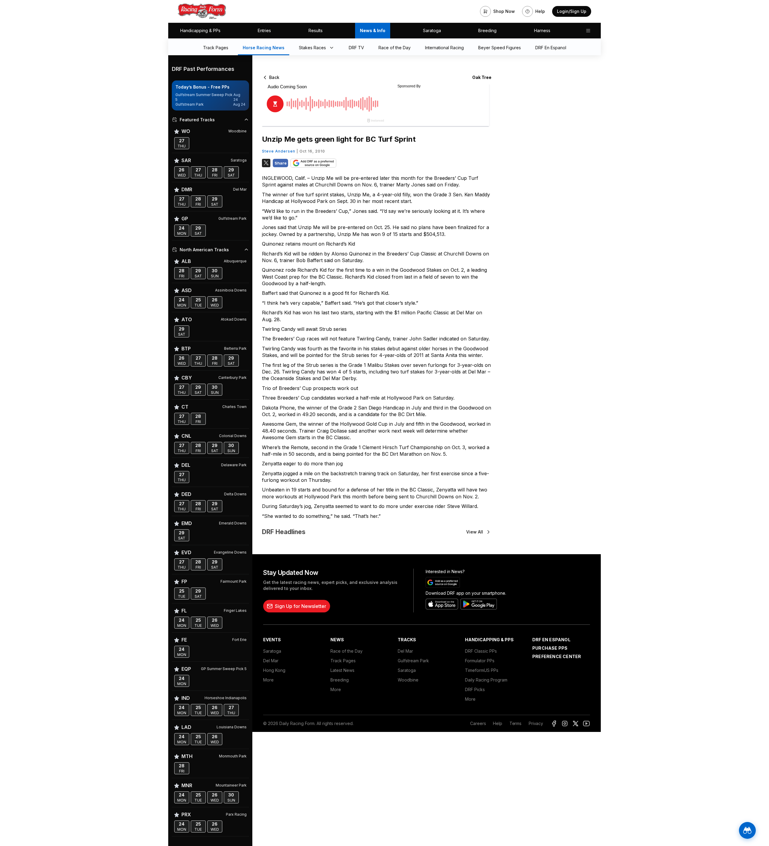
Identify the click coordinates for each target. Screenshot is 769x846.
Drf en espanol (551, 639)
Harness (542, 30)
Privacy (536, 723)
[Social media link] (554, 723)
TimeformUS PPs (481, 670)
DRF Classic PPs (481, 651)
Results (316, 30)
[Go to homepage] (202, 11)
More (268, 679)
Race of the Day (346, 651)
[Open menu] (588, 30)
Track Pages (343, 660)
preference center (556, 656)
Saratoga (432, 30)
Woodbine (408, 679)
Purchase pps (549, 648)
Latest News (342, 670)
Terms (515, 723)
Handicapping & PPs (200, 30)
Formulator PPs (479, 660)
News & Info (372, 30)
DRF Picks (475, 689)
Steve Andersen (278, 151)
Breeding (487, 30)
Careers (478, 723)
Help (497, 723)
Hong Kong (274, 670)
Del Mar (270, 660)
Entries (264, 30)
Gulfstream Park (413, 660)
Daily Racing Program (486, 679)
